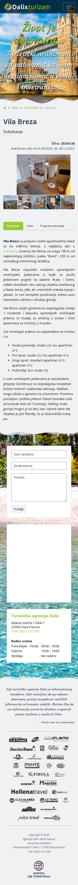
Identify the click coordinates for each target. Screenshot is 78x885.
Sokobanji (10, 251)
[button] (70, 158)
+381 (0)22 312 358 (25, 631)
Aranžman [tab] (13, 226)
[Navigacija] (69, 7)
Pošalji (18, 509)
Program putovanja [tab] (52, 226)
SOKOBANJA (31, 108)
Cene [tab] (30, 226)
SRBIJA (15, 108)
